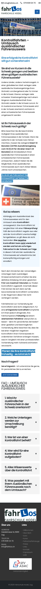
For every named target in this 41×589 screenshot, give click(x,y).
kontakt (26, 549)
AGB (25, 555)
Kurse (25, 538)
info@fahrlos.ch (11, 3)
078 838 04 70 (29, 3)
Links (25, 547)
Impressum (28, 552)
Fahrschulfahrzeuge (31, 541)
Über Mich (27, 533)
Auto (25, 536)
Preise (25, 544)
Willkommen (28, 530)
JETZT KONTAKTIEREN (10, 375)
